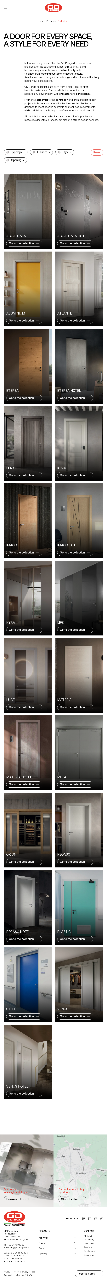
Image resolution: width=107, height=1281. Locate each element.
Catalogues (89, 1251)
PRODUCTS (44, 1231)
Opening (43, 1253)
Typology (43, 1237)
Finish (42, 1243)
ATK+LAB (28, 1275)
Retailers (88, 1247)
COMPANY (89, 1231)
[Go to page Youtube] (101, 1218)
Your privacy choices (26, 1272)
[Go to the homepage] (53, 7)
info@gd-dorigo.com (19, 1247)
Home (41, 21)
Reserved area (86, 1273)
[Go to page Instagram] (83, 1218)
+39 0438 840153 (16, 1245)
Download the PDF (18, 1199)
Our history (89, 1239)
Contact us (89, 1255)
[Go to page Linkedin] (95, 1218)
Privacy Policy (9, 1272)
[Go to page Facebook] (89, 1218)
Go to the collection (21, 243)
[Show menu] (6, 7)
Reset (97, 152)
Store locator (69, 1199)
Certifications (90, 1243)
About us (88, 1236)
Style (41, 1248)
